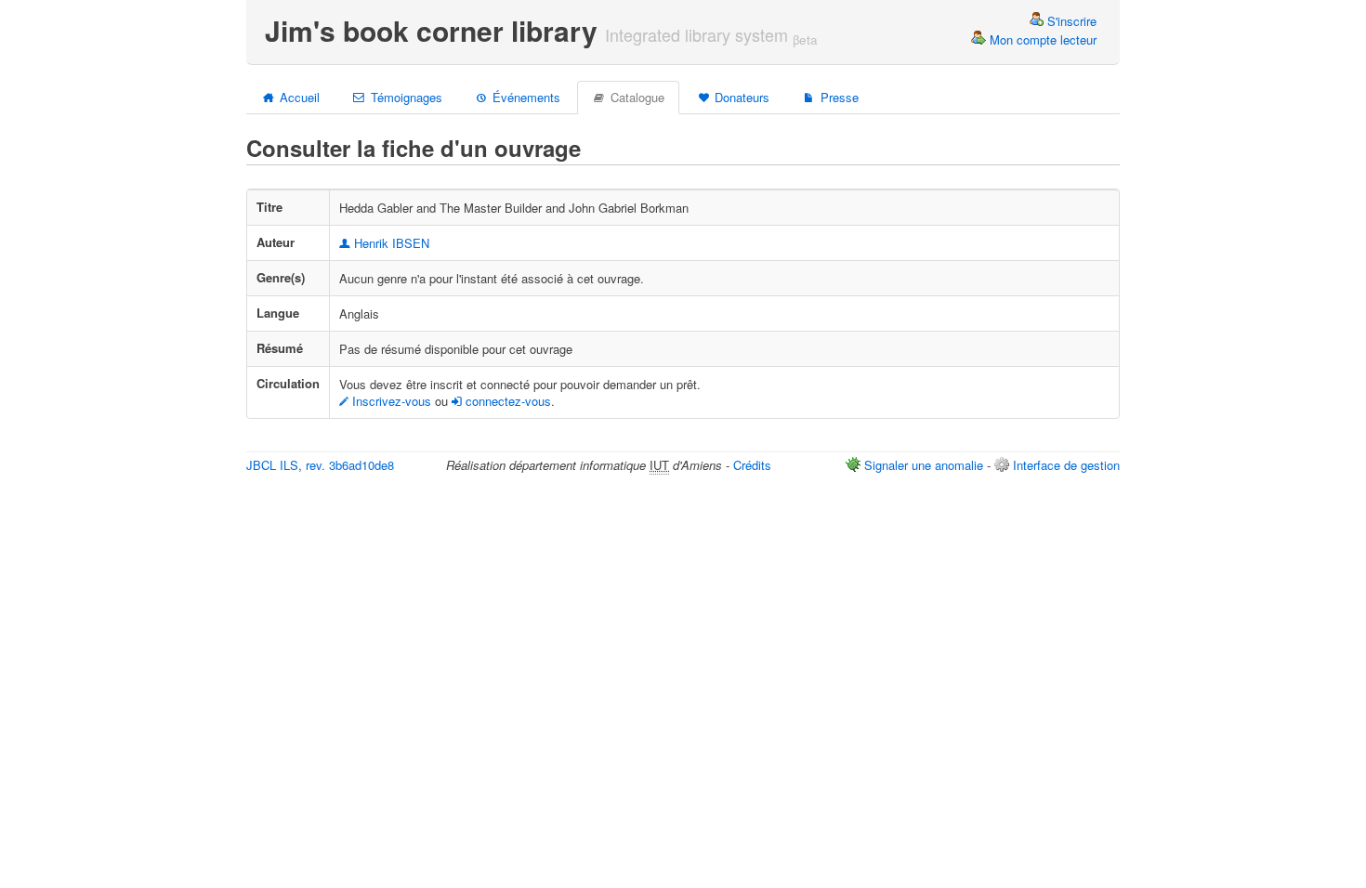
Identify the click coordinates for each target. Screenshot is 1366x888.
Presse (838, 97)
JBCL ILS (272, 465)
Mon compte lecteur (1041, 39)
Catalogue (635, 97)
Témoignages (404, 97)
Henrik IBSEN (389, 243)
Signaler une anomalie (923, 465)
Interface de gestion (1066, 465)
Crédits (752, 465)
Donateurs (740, 97)
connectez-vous (506, 401)
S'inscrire (1070, 21)
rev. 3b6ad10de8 (350, 465)
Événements (524, 97)
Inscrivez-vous (389, 401)
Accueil (298, 97)
